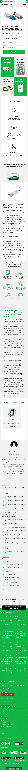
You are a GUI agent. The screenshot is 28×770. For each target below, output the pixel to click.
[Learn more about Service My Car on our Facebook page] (6, 743)
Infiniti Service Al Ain (20, 639)
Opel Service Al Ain (20, 659)
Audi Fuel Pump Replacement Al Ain (15, 527)
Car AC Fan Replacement (12, 585)
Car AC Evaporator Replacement (14, 562)
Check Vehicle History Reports (13, 564)
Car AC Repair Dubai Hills (12, 582)
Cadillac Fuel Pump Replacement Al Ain (15, 543)
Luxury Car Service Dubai (12, 567)
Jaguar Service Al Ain (7, 641)
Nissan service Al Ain (8, 659)
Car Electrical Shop (10, 580)
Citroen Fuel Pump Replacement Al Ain (14, 552)
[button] (13, 435)
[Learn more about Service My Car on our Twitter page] (2, 743)
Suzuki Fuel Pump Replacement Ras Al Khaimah (15, 505)
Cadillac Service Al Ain (20, 626)
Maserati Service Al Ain (20, 650)
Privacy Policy (4, 733)
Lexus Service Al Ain (20, 646)
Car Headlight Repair (10, 574)
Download (3, 722)
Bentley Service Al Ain (7, 624)
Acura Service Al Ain (8, 616)
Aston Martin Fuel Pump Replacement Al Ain (11, 524)
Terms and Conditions (6, 731)
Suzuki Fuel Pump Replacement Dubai (14, 497)
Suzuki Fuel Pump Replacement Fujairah (14, 501)
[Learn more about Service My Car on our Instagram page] (9, 743)
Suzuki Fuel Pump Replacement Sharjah (14, 509)
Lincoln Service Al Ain (7, 650)
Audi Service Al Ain (19, 620)
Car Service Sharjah (6, 726)
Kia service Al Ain (8, 642)
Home (2, 711)
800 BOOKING (7, 694)
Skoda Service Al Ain (7, 667)
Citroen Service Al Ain (20, 628)
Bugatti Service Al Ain (7, 626)
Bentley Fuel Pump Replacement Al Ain (15, 531)
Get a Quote (14, 608)
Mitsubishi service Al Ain (21, 657)
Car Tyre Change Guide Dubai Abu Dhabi (14, 570)
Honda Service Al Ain (7, 637)
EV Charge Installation (6, 724)
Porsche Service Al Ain (20, 661)
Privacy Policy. (20, 765)
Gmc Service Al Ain (20, 635)
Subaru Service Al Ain (20, 667)
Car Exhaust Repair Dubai (12, 577)
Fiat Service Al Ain (8, 633)
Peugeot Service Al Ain (7, 661)
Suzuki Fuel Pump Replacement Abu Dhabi (15, 488)
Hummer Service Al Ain (21, 637)
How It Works (4, 713)
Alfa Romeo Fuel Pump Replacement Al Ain (15, 520)
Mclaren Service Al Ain (20, 652)
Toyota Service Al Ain (20, 668)
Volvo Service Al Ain (20, 670)
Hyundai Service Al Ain (7, 639)
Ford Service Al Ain (20, 633)
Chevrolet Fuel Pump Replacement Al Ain (14, 547)
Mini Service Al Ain (8, 657)
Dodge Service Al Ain (7, 631)
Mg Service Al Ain (19, 654)
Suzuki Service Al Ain (7, 668)
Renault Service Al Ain (7, 663)
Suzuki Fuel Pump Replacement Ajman (14, 492)
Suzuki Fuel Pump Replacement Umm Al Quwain (14, 513)
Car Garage (4, 718)
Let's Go (14, 52)
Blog (2, 720)
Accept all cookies (14, 768)
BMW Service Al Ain (20, 624)
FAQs (2, 715)
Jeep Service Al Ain (20, 641)
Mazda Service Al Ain (7, 652)
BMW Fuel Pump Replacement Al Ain (14, 535)
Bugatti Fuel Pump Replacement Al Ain (15, 539)
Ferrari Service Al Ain (20, 631)
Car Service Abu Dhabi (7, 728)
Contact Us (4, 716)
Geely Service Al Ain (8, 635)
